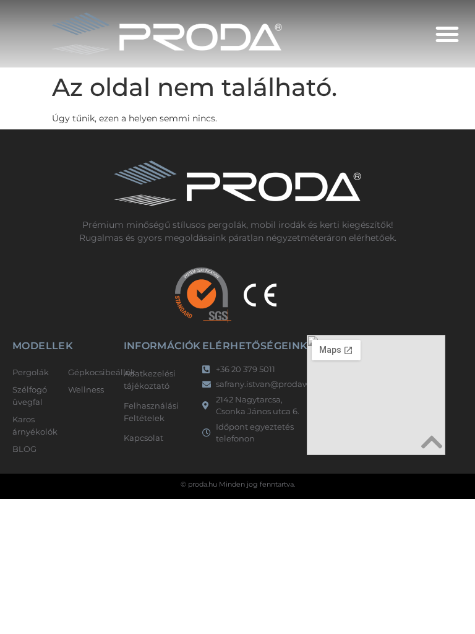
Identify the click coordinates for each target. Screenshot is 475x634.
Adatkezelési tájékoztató (150, 379)
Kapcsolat (143, 438)
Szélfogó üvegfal (29, 395)
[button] (447, 34)
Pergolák (30, 372)
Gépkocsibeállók (89, 372)
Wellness (86, 389)
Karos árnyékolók (34, 425)
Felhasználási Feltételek (151, 412)
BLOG (24, 449)
